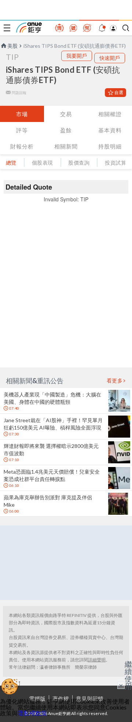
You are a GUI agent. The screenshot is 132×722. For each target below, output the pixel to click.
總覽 (11, 162)
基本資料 (110, 130)
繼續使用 (128, 675)
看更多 (115, 380)
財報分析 (22, 146)
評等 (22, 130)
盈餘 (66, 130)
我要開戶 (76, 56)
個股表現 (42, 162)
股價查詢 (78, 162)
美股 (12, 46)
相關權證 (110, 114)
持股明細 (110, 146)
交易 (66, 114)
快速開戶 (109, 58)
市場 (22, 114)
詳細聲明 (97, 659)
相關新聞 (66, 146)
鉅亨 (29, 27)
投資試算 (115, 162)
